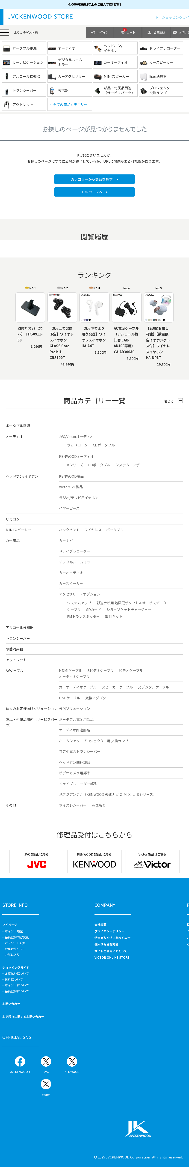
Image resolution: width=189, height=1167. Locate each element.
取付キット (113, 616)
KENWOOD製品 (71, 476)
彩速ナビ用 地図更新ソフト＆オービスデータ (131, 602)
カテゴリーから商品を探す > (94, 179)
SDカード (93, 609)
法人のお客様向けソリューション (32, 708)
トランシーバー (18, 638)
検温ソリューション (74, 708)
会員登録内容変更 (17, 937)
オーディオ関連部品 (74, 729)
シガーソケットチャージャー (128, 609)
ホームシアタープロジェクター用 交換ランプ (93, 740)
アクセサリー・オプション (79, 594)
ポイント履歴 (14, 931)
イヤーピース (69, 508)
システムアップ (79, 602)
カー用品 (13, 540)
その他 (11, 805)
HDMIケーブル (70, 670)
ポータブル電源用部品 (76, 719)
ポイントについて (17, 985)
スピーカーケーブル (117, 687)
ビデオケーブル (131, 670)
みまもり (99, 805)
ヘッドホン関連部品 (74, 762)
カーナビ (66, 540)
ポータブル (115, 529)
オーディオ (14, 436)
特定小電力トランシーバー (79, 751)
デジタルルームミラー (76, 562)
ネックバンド (69, 529)
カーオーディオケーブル (78, 687)
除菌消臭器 (14, 648)
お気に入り (12, 954)
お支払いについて (17, 973)
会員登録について (17, 991)
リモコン (13, 519)
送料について (14, 979)
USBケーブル (69, 697)
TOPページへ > (94, 191)
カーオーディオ (71, 572)
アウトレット (16, 659)
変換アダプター (97, 697)
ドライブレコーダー (74, 551)
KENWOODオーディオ (76, 456)
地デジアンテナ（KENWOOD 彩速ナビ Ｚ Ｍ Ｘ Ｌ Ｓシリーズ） (108, 794)
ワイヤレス (93, 529)
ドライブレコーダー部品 (78, 783)
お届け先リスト (15, 949)
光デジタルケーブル (153, 687)
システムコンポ (127, 464)
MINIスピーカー (18, 529)
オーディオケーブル (74, 676)
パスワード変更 (15, 943)
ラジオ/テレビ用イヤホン (78, 497)
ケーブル (74, 609)
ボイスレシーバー (73, 805)
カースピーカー (71, 583)
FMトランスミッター (83, 616)
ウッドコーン (77, 445)
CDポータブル (104, 445)
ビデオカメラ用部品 (74, 772)
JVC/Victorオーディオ (76, 436)
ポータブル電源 (18, 425)
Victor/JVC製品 (71, 486)
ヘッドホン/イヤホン (22, 476)
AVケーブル (15, 670)
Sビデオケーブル (100, 670)
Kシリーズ (75, 464)
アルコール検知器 (19, 627)
